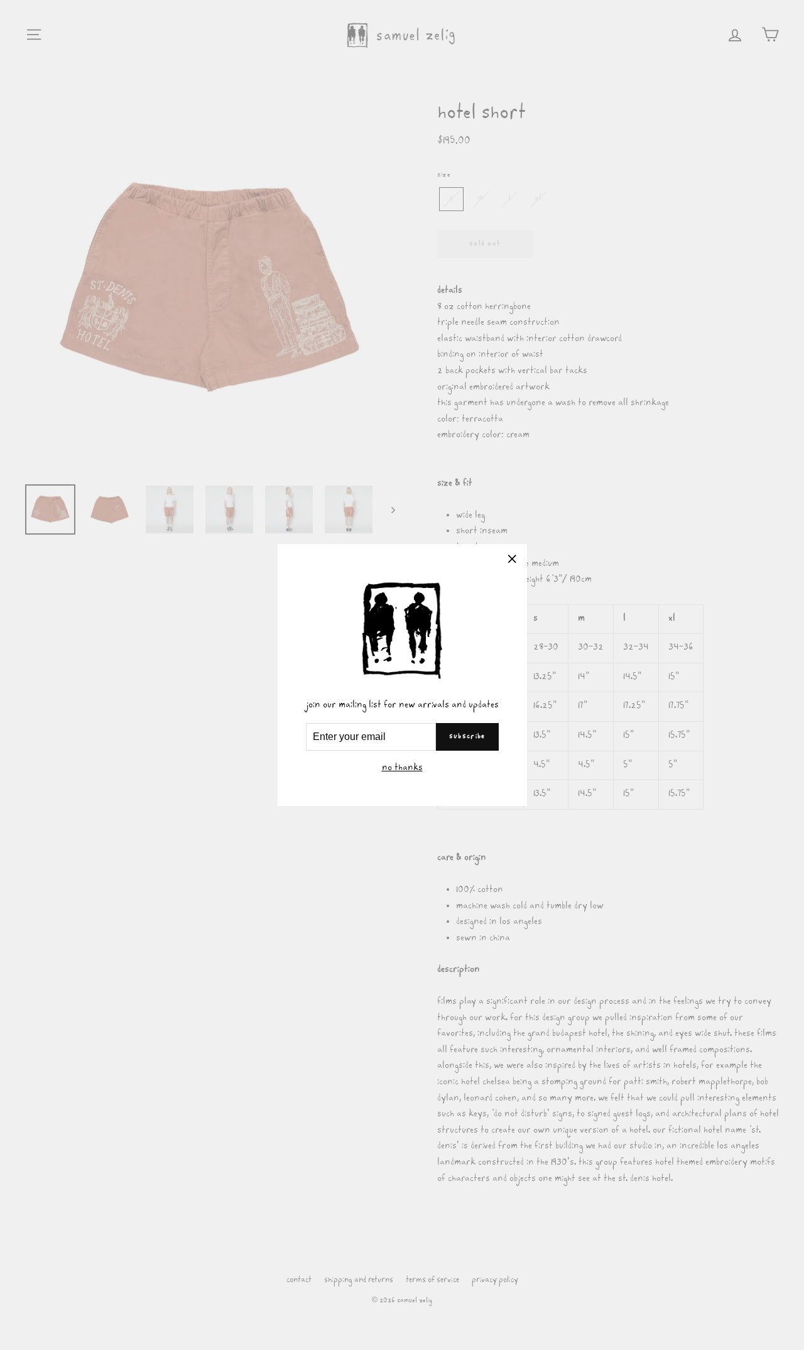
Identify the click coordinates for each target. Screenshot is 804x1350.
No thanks (402, 768)
